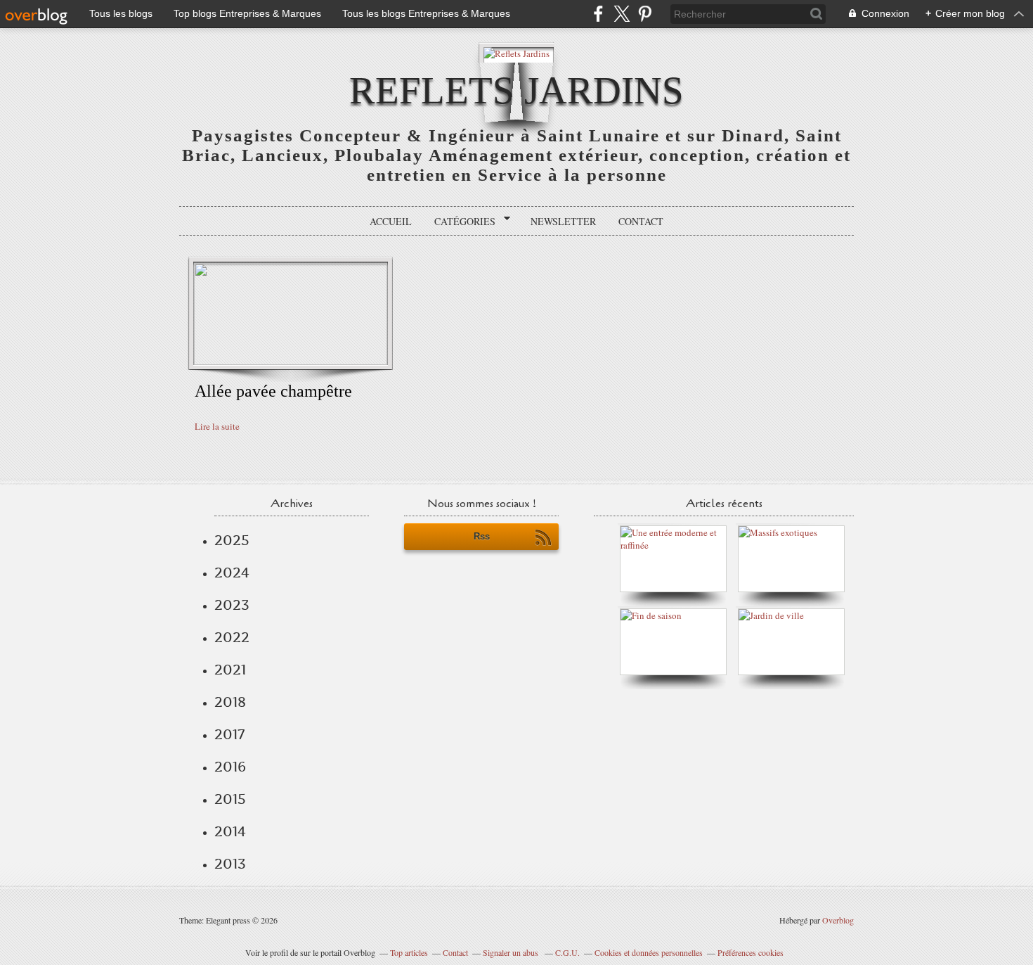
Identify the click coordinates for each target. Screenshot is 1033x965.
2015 (230, 799)
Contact (640, 221)
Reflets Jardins (516, 90)
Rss (482, 536)
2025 (231, 540)
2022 (231, 637)
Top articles (409, 952)
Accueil (391, 221)
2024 (231, 572)
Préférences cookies (750, 952)
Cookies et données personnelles (649, 952)
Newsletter (563, 221)
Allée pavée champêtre (273, 391)
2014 (230, 831)
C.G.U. (567, 952)
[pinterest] (645, 14)
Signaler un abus (511, 952)
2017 (229, 734)
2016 (230, 766)
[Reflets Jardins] (516, 52)
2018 (230, 702)
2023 (231, 604)
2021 (230, 669)
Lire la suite (217, 426)
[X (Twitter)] (621, 14)
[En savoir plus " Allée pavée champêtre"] (290, 361)
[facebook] (598, 14)
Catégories (459, 222)
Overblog (838, 920)
